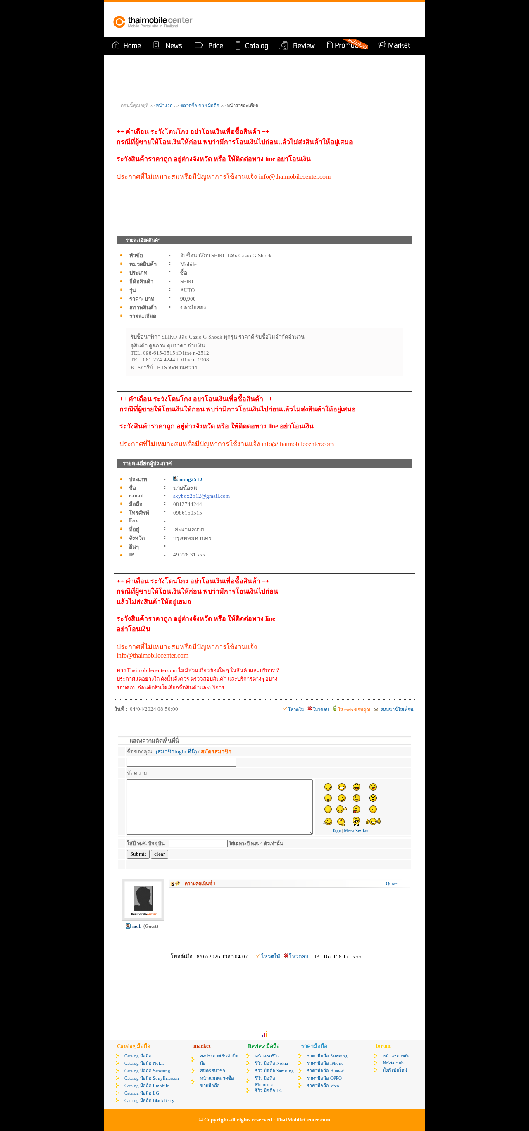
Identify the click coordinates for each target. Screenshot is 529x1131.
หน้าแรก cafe (396, 1055)
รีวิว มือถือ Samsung (274, 1070)
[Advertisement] (320, 19)
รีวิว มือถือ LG (269, 1090)
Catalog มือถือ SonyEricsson (151, 1078)
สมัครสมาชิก (212, 1070)
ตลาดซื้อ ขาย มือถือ (200, 105)
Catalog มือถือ (138, 1055)
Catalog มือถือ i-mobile (146, 1085)
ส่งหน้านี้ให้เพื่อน (397, 709)
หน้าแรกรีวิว (267, 1055)
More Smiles (356, 830)
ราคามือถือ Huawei (326, 1070)
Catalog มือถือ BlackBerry (149, 1100)
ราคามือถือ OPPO (324, 1078)
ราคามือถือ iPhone (325, 1063)
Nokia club (393, 1062)
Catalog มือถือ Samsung (147, 1070)
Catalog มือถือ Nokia (144, 1063)
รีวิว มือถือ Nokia (271, 1063)
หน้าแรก (164, 105)
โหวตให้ (296, 709)
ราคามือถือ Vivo (323, 1085)
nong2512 (190, 479)
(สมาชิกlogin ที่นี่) (176, 751)
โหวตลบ (320, 709)
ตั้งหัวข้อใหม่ (395, 1069)
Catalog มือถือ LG (141, 1093)
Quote (392, 883)
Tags (336, 830)
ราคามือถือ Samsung (327, 1055)
